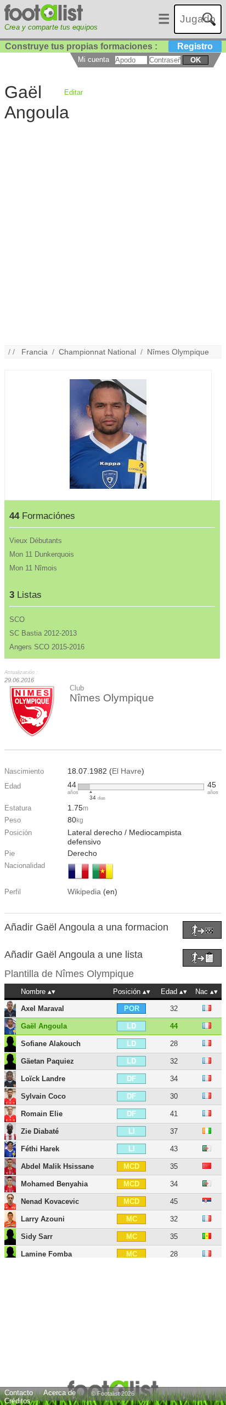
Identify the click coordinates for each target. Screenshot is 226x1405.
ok (195, 60)
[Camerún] (103, 880)
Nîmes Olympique (178, 351)
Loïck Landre (43, 1079)
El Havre (127, 771)
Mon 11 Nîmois (33, 568)
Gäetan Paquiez (47, 1061)
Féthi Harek (40, 1149)
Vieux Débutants (35, 540)
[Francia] (78, 880)
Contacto (18, 1393)
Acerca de (59, 1393)
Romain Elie (42, 1114)
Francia (34, 351)
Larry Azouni (43, 1219)
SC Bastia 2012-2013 (43, 633)
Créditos (17, 1401)
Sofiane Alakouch (51, 1044)
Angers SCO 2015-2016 (46, 647)
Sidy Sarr (37, 1236)
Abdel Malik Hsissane (57, 1166)
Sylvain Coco (43, 1096)
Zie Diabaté (40, 1131)
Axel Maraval (42, 1008)
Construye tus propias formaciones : (109, 46)
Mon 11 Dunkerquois (41, 554)
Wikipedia (84, 891)
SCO (17, 619)
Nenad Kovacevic (50, 1201)
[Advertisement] (113, 232)
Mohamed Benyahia (54, 1184)
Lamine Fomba (46, 1254)
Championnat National (97, 351)
